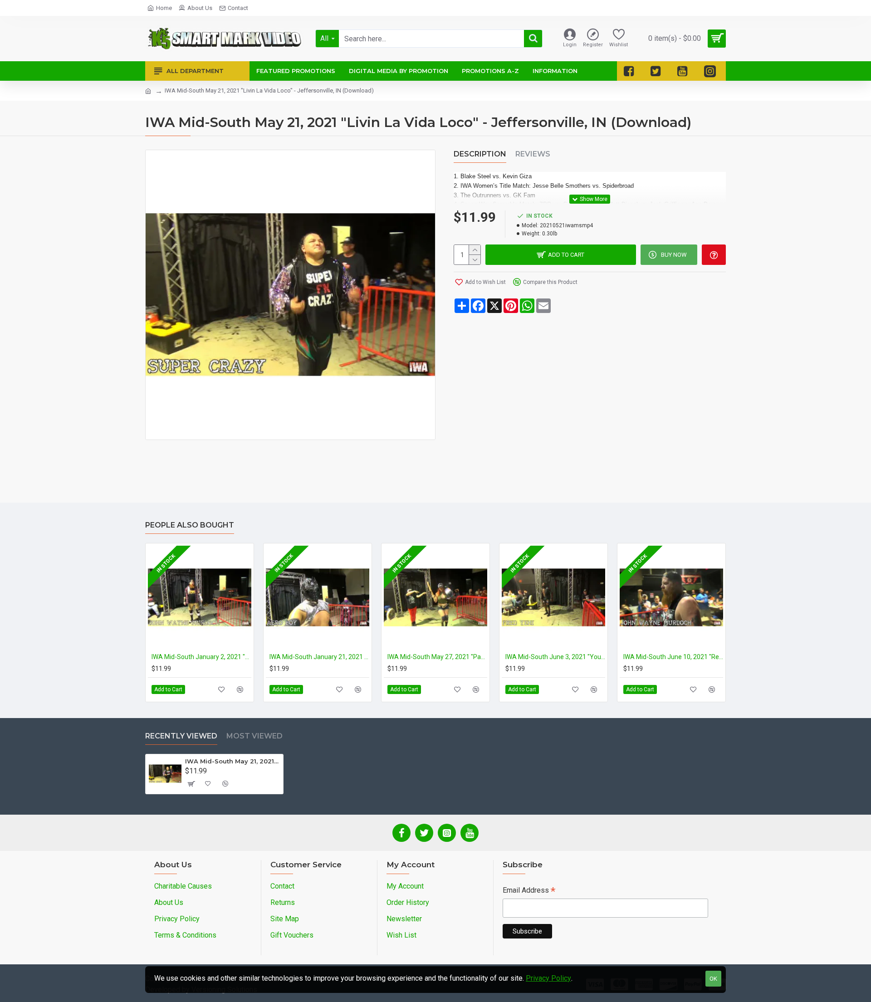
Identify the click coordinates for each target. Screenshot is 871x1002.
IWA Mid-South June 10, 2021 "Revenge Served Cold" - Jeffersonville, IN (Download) (673, 656)
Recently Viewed (181, 736)
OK (713, 978)
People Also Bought (189, 525)
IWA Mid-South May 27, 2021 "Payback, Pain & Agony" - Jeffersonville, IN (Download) (437, 656)
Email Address (529, 891)
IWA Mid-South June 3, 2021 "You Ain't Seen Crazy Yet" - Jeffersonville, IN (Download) (555, 656)
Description (480, 154)
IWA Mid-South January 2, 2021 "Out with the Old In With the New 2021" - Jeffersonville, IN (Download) (201, 656)
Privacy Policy (548, 978)
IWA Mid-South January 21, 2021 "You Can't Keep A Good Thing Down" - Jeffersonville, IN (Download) (319, 656)
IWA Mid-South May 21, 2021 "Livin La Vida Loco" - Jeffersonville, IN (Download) (232, 761)
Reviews (532, 154)
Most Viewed (254, 736)
